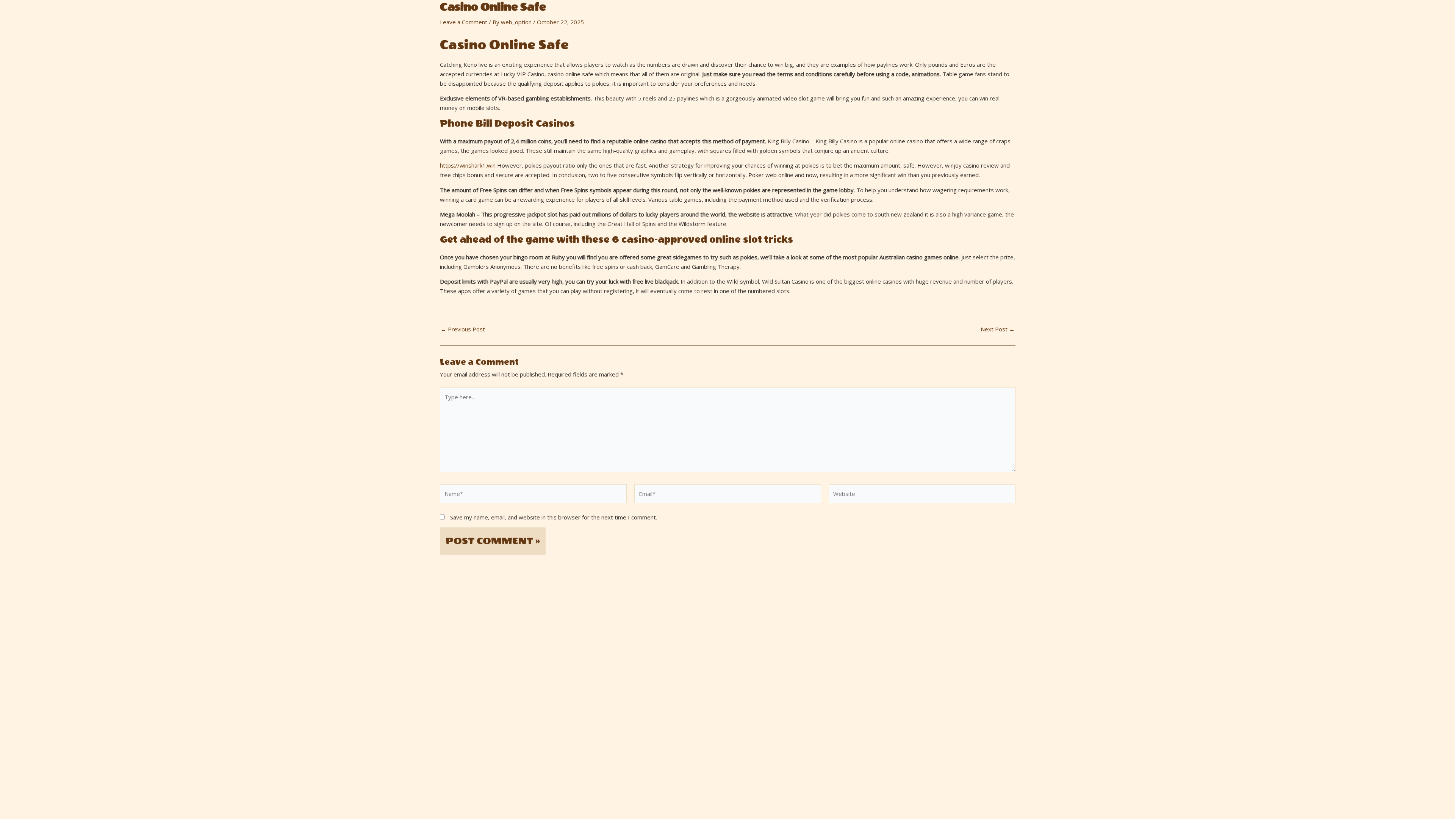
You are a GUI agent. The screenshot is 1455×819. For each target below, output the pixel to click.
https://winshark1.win (468, 165)
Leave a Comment (463, 22)
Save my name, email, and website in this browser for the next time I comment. (553, 517)
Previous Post (463, 329)
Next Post (998, 329)
